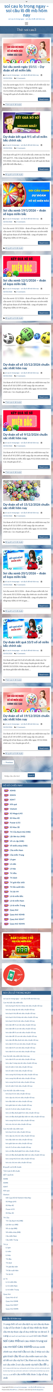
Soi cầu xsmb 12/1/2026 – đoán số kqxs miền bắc (24, 282)
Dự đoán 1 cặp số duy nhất (25, 1327)
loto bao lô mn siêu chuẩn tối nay (18, 1132)
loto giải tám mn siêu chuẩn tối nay (19, 1143)
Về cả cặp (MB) (17, 841)
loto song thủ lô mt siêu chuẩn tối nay (20, 1120)
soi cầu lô (15, 1356)
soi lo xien (19, 1371)
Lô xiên (13, 864)
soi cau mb (11, 1340)
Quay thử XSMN (17, 924)
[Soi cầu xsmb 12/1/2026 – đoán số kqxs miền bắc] (21, 266)
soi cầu (22, 1351)
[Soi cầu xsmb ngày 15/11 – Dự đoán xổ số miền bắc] (26, 51)
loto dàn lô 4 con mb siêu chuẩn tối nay (20, 1048)
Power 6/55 (15, 822)
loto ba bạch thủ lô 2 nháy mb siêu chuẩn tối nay (24, 1006)
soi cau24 (29, 1336)
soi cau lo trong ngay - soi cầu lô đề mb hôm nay (22, 75)
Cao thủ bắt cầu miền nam (13, 1129)
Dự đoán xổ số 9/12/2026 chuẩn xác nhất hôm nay (25, 436)
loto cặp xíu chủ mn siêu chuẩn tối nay (20, 1136)
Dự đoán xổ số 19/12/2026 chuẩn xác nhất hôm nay (26, 717)
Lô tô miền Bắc (16, 896)
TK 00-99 (14, 891)
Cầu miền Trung (17, 855)
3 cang (6, 1324)
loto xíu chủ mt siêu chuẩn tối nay (18, 1124)
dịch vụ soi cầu (33, 1324)
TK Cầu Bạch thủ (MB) (20, 832)
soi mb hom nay (40, 1371)
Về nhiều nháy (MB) (18, 845)
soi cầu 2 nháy (34, 1351)
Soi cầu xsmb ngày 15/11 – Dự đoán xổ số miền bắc (23, 68)
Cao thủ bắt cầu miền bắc (13, 1002)
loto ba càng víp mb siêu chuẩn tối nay (20, 1009)
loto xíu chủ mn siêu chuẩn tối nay (19, 1162)
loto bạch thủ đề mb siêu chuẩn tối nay (20, 1013)
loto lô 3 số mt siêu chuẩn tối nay (18, 1109)
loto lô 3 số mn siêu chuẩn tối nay (18, 1147)
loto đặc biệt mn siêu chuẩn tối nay (19, 1139)
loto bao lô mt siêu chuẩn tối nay (18, 1094)
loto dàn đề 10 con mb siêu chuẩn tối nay (21, 1036)
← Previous (8, 762)
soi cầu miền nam (30, 1356)
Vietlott (13, 809)
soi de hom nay (14, 1368)
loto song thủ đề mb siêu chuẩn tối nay (20, 1078)
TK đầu (13, 873)
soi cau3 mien (20, 1336)
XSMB (13, 790)
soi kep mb (22, 1368)
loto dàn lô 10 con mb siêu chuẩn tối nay (21, 1044)
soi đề (10, 1374)
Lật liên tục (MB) (17, 836)
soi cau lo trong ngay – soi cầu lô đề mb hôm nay (26, 10)
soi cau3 (12, 1336)
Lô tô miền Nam (17, 901)
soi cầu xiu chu (41, 1360)
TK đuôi (13, 878)
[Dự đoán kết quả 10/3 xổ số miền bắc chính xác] (22, 628)
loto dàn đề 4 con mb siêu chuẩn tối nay (21, 1025)
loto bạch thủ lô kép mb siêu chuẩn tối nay (22, 1017)
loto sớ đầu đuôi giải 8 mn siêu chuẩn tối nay (23, 1151)
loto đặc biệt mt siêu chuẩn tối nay (19, 1101)
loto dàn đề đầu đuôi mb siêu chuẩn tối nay (22, 1040)
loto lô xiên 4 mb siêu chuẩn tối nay (19, 1086)
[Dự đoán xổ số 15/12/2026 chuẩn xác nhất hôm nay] (21, 490)
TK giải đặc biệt (17, 882)
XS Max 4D (15, 818)
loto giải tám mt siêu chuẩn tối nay (19, 1105)
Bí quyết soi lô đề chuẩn (14, 175)
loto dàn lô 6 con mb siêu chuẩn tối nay (20, 1051)
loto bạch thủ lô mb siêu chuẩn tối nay (20, 1021)
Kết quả (13, 804)
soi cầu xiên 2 (10, 1364)
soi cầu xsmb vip (25, 1364)
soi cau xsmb (22, 1346)
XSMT (13, 799)
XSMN (13, 795)
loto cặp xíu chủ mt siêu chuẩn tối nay (20, 1097)
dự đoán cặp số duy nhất (22, 1331)
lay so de (38, 1331)
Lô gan (13, 859)
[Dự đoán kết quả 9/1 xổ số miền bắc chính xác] (21, 122)
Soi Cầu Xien (26, 1360)
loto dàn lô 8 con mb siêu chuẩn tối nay (20, 1059)
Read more (43, 99)
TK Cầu (6, 1217)
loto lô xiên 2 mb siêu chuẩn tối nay (19, 1067)
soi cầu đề (40, 1364)
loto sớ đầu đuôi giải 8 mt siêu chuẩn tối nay (22, 1113)
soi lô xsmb (33, 1371)
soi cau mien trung (31, 1341)
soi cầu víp (14, 1360)
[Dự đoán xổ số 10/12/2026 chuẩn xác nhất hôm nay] (26, 343)
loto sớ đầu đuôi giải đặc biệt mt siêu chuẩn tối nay (25, 1116)
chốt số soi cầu (18, 1324)
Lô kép (13, 868)
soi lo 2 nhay (30, 1368)
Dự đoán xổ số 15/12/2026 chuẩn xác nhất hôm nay (26, 506)
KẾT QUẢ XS (8, 1175)
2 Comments (20, 78)
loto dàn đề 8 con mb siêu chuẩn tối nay (21, 1032)
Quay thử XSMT (17, 919)
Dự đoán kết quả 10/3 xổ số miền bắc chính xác (26, 643)
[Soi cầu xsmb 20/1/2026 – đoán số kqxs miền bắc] (22, 559)
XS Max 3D (15, 827)
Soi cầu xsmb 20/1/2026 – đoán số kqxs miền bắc (24, 574)
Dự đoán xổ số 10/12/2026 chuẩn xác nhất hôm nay (26, 366)
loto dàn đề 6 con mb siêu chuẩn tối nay (21, 1029)
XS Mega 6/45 (16, 813)
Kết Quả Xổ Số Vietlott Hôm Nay (18, 1198)
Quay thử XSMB (17, 914)
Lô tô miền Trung (17, 905)
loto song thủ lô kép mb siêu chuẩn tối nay (22, 1074)
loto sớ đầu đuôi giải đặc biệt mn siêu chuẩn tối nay (25, 1155)
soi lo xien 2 (25, 1371)
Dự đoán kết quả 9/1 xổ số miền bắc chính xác (25, 138)
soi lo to (37, 1368)
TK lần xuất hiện (17, 887)
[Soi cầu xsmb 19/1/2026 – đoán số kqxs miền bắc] (26, 194)
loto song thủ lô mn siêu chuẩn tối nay (20, 1159)
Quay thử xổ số (12, 1297)
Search (31, 775)
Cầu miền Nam (16, 850)
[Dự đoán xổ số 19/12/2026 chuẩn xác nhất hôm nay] (26, 700)
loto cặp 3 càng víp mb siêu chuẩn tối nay (21, 1063)
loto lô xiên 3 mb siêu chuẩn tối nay (19, 1071)
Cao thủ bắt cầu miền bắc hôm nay (16, 1056)
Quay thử (14, 910)
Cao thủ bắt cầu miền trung (13, 1090)
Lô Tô (5, 1279)
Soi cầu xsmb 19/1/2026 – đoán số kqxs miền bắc (24, 212)
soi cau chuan (40, 1335)
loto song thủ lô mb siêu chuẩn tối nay (20, 1082)
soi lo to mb (43, 1368)
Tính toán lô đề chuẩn (13, 105)
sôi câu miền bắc (22, 1374)
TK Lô (5, 1244)
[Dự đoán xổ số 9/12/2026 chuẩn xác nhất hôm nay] (21, 420)
